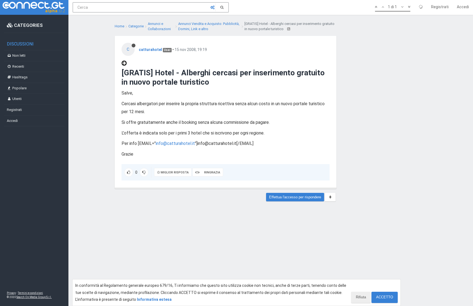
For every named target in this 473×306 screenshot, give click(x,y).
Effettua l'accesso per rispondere (295, 197)
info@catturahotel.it (175, 143)
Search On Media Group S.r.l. (34, 297)
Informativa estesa (154, 299)
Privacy (11, 292)
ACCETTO (384, 297)
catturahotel (150, 49)
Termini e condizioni (30, 292)
